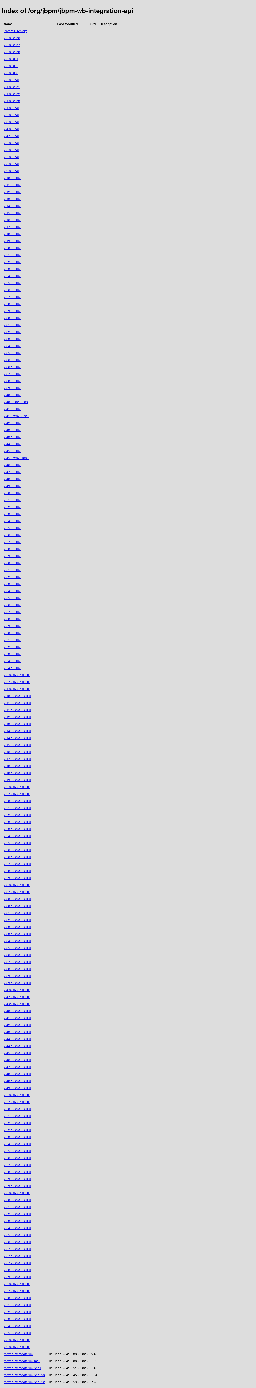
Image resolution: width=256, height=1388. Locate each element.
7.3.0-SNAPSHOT (17, 885)
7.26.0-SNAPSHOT (17, 850)
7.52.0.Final (12, 507)
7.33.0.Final (12, 339)
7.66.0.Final (12, 605)
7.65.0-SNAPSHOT (17, 1235)
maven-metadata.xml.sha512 (24, 1382)
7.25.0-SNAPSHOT (17, 843)
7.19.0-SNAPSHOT (17, 780)
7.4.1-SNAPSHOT (17, 997)
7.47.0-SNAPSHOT (17, 1067)
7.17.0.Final (12, 227)
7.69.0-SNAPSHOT (17, 1277)
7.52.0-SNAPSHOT (17, 1123)
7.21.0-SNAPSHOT (17, 808)
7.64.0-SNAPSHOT (17, 1228)
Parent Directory (15, 31)
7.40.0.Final (12, 395)
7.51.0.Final (12, 500)
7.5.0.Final (11, 143)
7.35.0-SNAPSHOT (17, 948)
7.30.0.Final (12, 318)
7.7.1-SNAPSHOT (17, 1291)
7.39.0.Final (12, 388)
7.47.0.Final (12, 472)
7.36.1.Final (12, 367)
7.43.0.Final (12, 430)
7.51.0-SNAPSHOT (17, 1116)
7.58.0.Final (12, 549)
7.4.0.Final (11, 129)
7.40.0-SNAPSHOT (17, 1011)
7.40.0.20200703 (16, 402)
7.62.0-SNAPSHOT (17, 1214)
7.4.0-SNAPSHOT (17, 990)
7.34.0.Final (12, 346)
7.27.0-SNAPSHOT (17, 864)
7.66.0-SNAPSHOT (17, 1242)
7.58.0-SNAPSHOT (17, 1172)
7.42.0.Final (12, 423)
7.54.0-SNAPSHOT (17, 1144)
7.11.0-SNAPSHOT (17, 703)
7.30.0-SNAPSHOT (17, 899)
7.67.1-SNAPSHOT (17, 1256)
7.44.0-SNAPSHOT (17, 1039)
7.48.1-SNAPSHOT (17, 1081)
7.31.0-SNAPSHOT (17, 913)
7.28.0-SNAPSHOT (17, 871)
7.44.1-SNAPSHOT (17, 1046)
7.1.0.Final (11, 108)
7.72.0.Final (12, 647)
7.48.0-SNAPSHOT (17, 1074)
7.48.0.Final (12, 479)
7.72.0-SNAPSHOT (17, 1312)
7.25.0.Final (12, 283)
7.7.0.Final (11, 157)
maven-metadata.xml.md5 (22, 1361)
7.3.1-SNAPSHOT (17, 892)
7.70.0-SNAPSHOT (17, 1298)
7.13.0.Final (12, 199)
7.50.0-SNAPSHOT (17, 1109)
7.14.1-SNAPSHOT (17, 738)
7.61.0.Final (12, 570)
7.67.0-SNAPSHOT (17, 1249)
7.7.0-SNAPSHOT (17, 1284)
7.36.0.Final (12, 360)
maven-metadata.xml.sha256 (24, 1375)
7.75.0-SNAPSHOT (17, 1333)
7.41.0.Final (12, 409)
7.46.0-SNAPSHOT (17, 1060)
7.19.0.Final (12, 241)
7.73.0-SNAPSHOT (17, 1319)
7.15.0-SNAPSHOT (17, 745)
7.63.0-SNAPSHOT (17, 1221)
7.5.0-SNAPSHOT (17, 1095)
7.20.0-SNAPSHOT (17, 801)
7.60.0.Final (12, 563)
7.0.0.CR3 (11, 73)
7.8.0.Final (11, 164)
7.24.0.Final (12, 276)
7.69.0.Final (12, 626)
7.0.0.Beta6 (12, 38)
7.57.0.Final (12, 542)
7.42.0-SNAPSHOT (17, 1025)
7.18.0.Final (12, 234)
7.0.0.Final (11, 80)
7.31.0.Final (12, 325)
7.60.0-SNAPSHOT (17, 1200)
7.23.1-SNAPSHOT (17, 829)
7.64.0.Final (12, 591)
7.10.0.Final (12, 178)
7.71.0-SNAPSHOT (17, 1305)
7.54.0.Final (12, 521)
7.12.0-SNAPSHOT (17, 717)
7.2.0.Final (11, 115)
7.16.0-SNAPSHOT (17, 752)
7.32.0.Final (12, 332)
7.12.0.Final (12, 192)
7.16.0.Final (12, 220)
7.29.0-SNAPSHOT (17, 878)
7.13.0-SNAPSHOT (17, 724)
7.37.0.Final (12, 374)
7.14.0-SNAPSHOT (17, 731)
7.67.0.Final (12, 612)
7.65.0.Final (12, 598)
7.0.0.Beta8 (12, 52)
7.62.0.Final (12, 577)
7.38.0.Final (12, 381)
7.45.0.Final (12, 451)
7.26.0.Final (12, 290)
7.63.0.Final (12, 584)
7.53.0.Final (12, 514)
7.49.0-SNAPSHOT (17, 1088)
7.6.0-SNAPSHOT (17, 1193)
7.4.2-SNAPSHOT (17, 1004)
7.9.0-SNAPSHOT (17, 1347)
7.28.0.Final (12, 304)
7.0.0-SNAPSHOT (17, 675)
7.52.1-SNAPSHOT (17, 1130)
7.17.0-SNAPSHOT (17, 759)
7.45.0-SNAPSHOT (17, 1053)
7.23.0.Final (12, 269)
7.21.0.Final (12, 255)
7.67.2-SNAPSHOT (17, 1263)
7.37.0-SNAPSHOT (17, 962)
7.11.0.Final (12, 185)
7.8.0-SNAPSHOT (17, 1340)
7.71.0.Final (12, 640)
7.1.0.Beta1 (12, 87)
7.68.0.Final (12, 619)
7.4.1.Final (11, 136)
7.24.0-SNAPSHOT (17, 836)
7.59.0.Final (12, 556)
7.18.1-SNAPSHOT (17, 773)
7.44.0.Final (12, 444)
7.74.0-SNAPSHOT (17, 1326)
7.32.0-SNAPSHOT (17, 920)
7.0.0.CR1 (11, 59)
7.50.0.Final (12, 493)
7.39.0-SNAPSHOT (17, 976)
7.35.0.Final (12, 353)
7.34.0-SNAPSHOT (17, 941)
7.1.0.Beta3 (12, 101)
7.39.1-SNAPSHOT (17, 983)
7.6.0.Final (11, 150)
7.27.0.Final (12, 297)
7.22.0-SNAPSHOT (17, 815)
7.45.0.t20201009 (16, 458)
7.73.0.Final (12, 654)
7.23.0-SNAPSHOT (17, 822)
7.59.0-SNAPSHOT (17, 1179)
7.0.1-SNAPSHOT (17, 682)
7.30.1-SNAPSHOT (17, 906)
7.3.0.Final (11, 122)
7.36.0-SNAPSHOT (17, 955)
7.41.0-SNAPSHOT (17, 1018)
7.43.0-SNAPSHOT (17, 1032)
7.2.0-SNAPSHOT (17, 787)
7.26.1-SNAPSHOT (17, 857)
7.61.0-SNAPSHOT (17, 1207)
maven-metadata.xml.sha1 (22, 1368)
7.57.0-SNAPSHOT (17, 1165)
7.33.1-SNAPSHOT (17, 934)
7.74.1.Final (12, 668)
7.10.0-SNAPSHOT (17, 696)
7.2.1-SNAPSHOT (17, 794)
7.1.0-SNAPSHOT (17, 689)
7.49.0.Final (12, 486)
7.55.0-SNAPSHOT (17, 1151)
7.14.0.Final (12, 206)
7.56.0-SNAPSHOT (17, 1158)
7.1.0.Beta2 (12, 94)
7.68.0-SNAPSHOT (17, 1270)
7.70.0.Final (12, 633)
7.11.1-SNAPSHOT (17, 710)
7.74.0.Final (12, 661)
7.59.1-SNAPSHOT (17, 1186)
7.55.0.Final (12, 528)
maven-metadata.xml (18, 1354)
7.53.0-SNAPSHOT (17, 1137)
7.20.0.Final (12, 248)
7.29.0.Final (12, 311)
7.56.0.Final (12, 535)
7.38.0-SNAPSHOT (17, 969)
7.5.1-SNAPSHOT (17, 1102)
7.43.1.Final (12, 437)
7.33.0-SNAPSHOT (17, 927)
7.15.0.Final (12, 213)
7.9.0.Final (11, 171)
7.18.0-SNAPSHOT (17, 766)
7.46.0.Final (12, 465)
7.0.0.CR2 (11, 66)
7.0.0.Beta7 (12, 45)
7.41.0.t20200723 (16, 416)
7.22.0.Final (12, 262)
